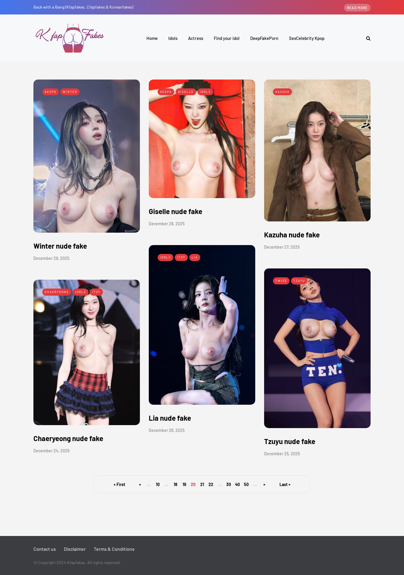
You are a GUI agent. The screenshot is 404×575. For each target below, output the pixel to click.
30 (228, 484)
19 (184, 484)
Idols (172, 38)
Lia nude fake (170, 418)
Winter (70, 91)
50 (246, 484)
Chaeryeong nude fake (68, 438)
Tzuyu (299, 280)
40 (237, 484)
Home (152, 38)
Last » (284, 484)
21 (202, 484)
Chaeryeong (57, 292)
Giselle (186, 91)
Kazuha (282, 91)
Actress (195, 38)
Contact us (44, 549)
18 (175, 484)
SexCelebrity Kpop (306, 38)
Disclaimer (75, 549)
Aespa (50, 91)
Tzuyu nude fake (289, 441)
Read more (357, 8)
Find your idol (227, 38)
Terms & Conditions (114, 549)
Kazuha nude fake (292, 234)
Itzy (181, 257)
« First (119, 484)
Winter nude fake (60, 246)
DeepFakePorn (264, 38)
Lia (195, 257)
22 (211, 484)
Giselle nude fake (175, 211)
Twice (281, 280)
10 (158, 484)
